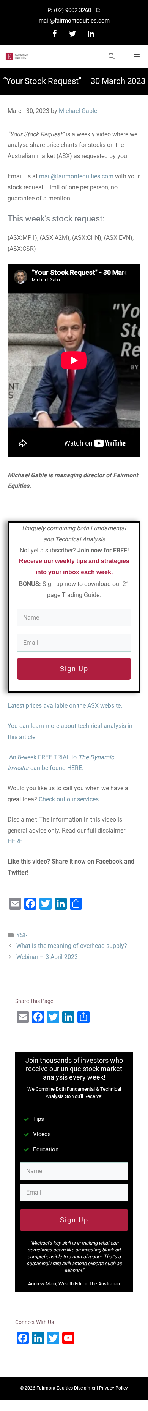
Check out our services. (69, 799)
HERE (15, 841)
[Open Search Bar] (112, 56)
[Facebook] (54, 34)
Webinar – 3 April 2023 (47, 957)
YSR (22, 935)
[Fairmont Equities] (17, 56)
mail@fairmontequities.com (74, 20)
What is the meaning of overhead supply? (71, 945)
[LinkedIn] (90, 34)
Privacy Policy (113, 1388)
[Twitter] (72, 34)
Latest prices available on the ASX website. (65, 705)
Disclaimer (85, 1388)
